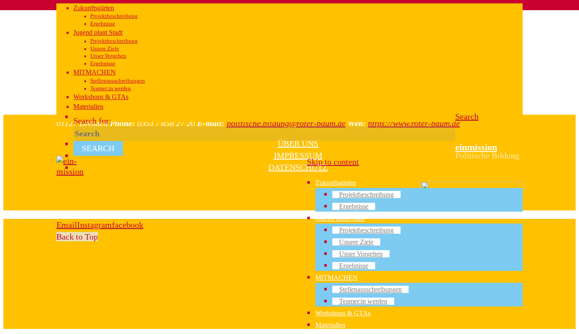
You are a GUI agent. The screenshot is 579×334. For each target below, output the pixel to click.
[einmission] (70, 171)
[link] (467, 116)
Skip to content (333, 161)
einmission (476, 147)
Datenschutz (298, 167)
